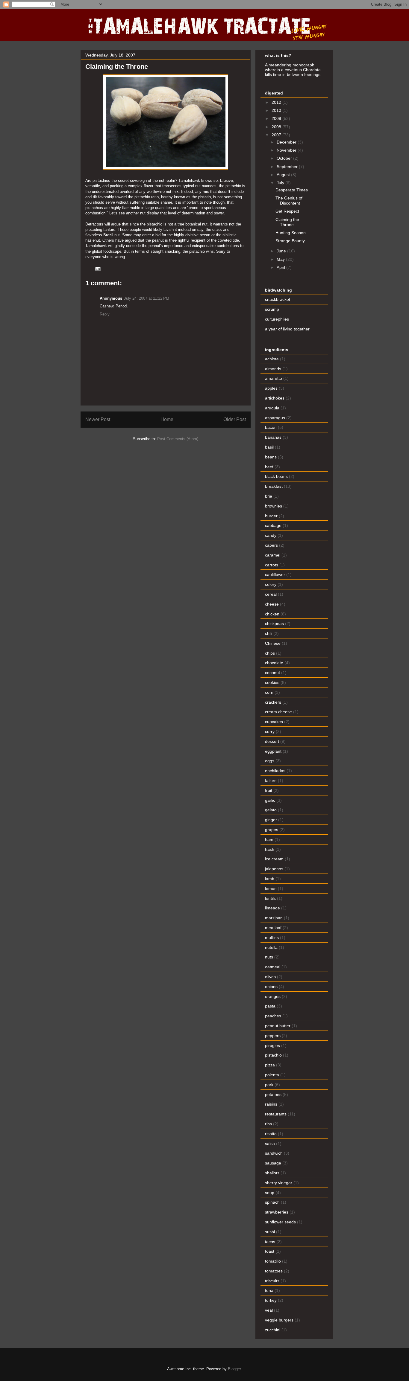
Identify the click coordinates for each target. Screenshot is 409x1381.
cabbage (273, 525)
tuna (269, 1290)
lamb (269, 878)
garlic (270, 800)
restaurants (276, 1114)
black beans (276, 476)
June (282, 251)
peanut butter (277, 1025)
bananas (273, 437)
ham (269, 839)
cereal (271, 594)
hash (269, 849)
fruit (268, 790)
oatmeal (272, 966)
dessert (272, 741)
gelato (271, 809)
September (288, 166)
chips (270, 653)
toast (269, 1251)
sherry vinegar (278, 1182)
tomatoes (274, 1271)
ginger (271, 819)
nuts (269, 957)
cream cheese (278, 711)
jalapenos (274, 868)
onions (271, 986)
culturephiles (277, 319)
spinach (272, 1202)
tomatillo (273, 1261)
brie (268, 496)
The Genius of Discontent (288, 200)
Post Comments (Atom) (177, 439)
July (281, 182)
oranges (273, 996)
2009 (277, 118)
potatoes (273, 1094)
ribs (268, 1123)
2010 (277, 110)
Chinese (273, 643)
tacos (270, 1241)
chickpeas (274, 623)
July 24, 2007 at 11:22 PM (146, 298)
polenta (272, 1074)
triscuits (272, 1280)
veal (269, 1310)
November (287, 150)
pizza (270, 1065)
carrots (271, 565)
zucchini (272, 1329)
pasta (270, 1006)
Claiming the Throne (287, 222)
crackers (273, 702)
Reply (105, 314)
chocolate (274, 662)
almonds (273, 368)
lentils (270, 898)
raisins (271, 1104)
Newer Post (97, 419)
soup (269, 1192)
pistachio (273, 1055)
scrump (272, 309)
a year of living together (287, 329)
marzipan (274, 917)
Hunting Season (290, 232)
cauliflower (275, 574)
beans (271, 457)
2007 (277, 134)
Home (166, 419)
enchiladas (275, 770)
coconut (272, 672)
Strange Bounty (290, 240)
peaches (273, 1015)
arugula (272, 408)
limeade (272, 908)
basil (269, 447)
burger (271, 515)
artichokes (274, 398)
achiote (272, 358)
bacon (271, 427)
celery (270, 584)
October (285, 158)
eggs (269, 760)
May (281, 259)
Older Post (234, 419)
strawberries (276, 1212)
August (284, 174)
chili (268, 633)
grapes (271, 829)
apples (271, 388)
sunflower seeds (280, 1222)
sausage (273, 1163)
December (287, 142)
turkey (271, 1300)
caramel (272, 555)
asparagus (275, 417)
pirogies (272, 1045)
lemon (271, 888)
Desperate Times (291, 190)
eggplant (273, 751)
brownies (273, 506)
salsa (270, 1143)
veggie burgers (279, 1320)
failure (271, 780)
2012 (277, 102)
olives (270, 976)
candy (270, 535)
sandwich (274, 1153)
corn (269, 692)
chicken (272, 614)
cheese (272, 604)
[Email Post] (97, 268)
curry (270, 731)
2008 (277, 126)
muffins (272, 937)
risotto (271, 1133)
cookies (272, 682)
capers (271, 545)
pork (269, 1084)
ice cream (274, 858)
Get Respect (287, 211)
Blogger (234, 1369)
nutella (271, 947)
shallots (272, 1172)
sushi (270, 1231)
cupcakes (274, 721)
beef (269, 466)
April (281, 267)
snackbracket (277, 299)
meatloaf (273, 927)
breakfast (274, 486)
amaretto (273, 378)
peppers (273, 1035)
